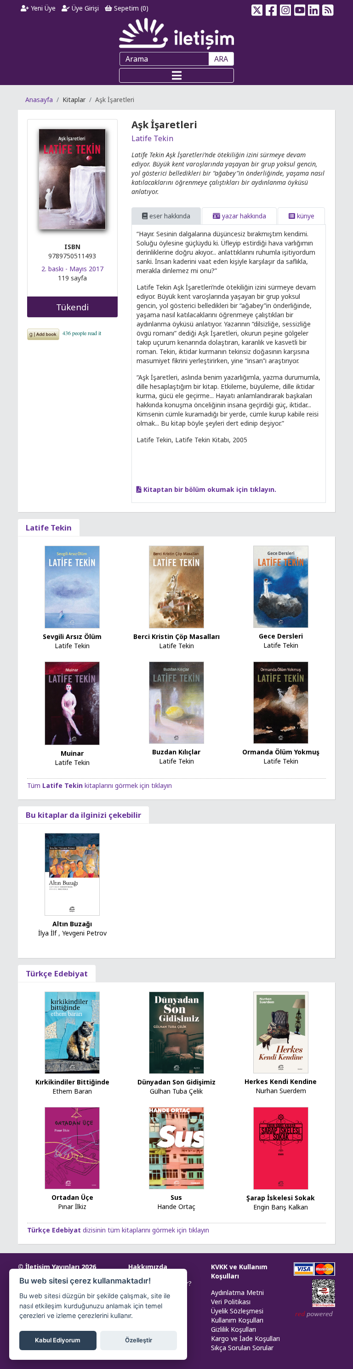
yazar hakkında (243, 215)
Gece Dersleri (281, 636)
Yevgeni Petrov (84, 933)
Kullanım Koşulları (237, 1320)
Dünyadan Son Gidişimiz (176, 1082)
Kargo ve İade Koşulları (245, 1338)
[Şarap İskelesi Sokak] (280, 1147)
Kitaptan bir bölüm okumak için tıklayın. (209, 489)
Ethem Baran (72, 1091)
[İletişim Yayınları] (176, 33)
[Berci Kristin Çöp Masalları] (176, 586)
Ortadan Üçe (72, 1197)
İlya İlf (47, 933)
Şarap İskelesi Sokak (280, 1197)
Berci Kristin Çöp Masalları (176, 636)
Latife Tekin (152, 138)
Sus (176, 1197)
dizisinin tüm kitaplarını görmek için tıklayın (118, 1230)
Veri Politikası (231, 1301)
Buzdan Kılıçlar (176, 751)
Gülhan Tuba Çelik (176, 1091)
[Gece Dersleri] (280, 586)
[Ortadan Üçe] (72, 1147)
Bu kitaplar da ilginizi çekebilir (83, 815)
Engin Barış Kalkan (280, 1207)
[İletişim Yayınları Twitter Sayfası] (257, 8)
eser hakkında (169, 215)
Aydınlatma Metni (237, 1292)
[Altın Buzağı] (72, 873)
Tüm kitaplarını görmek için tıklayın (99, 785)
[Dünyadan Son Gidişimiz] (176, 1031)
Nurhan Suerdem (281, 1090)
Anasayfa (39, 99)
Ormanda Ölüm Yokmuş (280, 751)
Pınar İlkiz (72, 1206)
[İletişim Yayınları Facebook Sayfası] (271, 8)
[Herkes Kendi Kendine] (280, 1031)
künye (304, 215)
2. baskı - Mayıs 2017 (72, 268)
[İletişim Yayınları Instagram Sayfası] (286, 8)
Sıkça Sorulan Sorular (242, 1347)
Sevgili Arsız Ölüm (72, 636)
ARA (221, 59)
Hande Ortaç (176, 1206)
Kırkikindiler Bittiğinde (72, 1082)
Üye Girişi (84, 8)
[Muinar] (72, 702)
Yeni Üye (42, 8)
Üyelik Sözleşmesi (237, 1310)
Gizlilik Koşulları (233, 1329)
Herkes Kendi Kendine (281, 1081)
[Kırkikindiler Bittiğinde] (72, 1031)
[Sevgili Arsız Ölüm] (72, 586)
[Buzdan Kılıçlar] (176, 701)
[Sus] (176, 1147)
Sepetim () (130, 8)
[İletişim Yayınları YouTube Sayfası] (299, 8)
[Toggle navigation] (176, 75)
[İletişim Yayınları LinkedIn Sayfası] (314, 8)
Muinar (72, 753)
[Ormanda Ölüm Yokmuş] (280, 701)
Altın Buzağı (72, 923)
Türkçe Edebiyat (57, 973)
